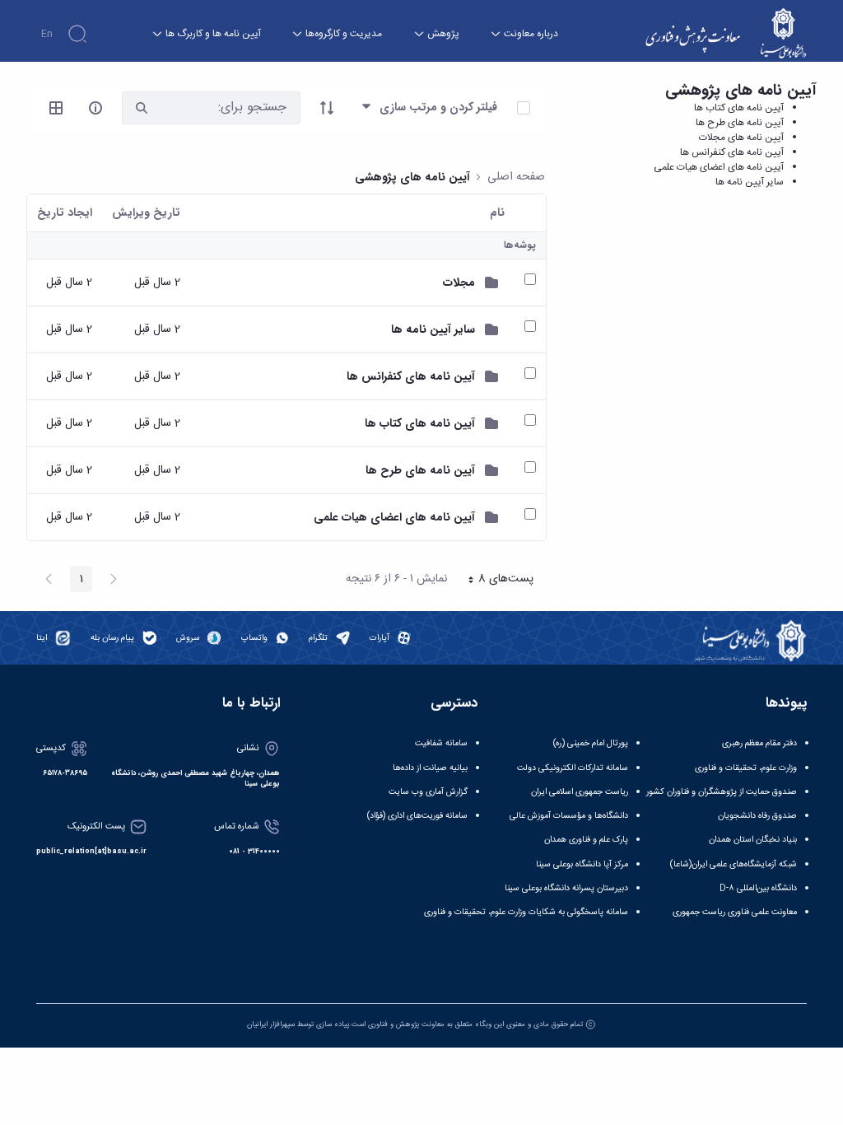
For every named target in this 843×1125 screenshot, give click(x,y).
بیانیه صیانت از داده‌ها (430, 768)
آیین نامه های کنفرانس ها (732, 152)
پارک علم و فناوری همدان (586, 840)
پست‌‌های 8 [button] (494, 580)
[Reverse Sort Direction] (327, 108)
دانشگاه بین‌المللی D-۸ (758, 888)
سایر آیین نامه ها (749, 182)
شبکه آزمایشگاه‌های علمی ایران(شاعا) (733, 864)
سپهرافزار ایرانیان (271, 1024)
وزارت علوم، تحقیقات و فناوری (746, 768)
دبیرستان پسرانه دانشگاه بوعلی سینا (566, 888)
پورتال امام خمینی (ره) (590, 743)
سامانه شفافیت (441, 743)
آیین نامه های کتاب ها (739, 108)
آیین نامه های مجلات (741, 137)
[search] (141, 107)
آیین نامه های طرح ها (740, 122)
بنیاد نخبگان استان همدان (753, 840)
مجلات (459, 283)
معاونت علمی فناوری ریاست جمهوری (735, 912)
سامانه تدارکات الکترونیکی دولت (572, 768)
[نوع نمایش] (56, 108)
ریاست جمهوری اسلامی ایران (579, 792)
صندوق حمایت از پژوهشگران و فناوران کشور (721, 792)
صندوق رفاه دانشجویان (757, 816)
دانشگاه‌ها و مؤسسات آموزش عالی (569, 816)
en (47, 34)
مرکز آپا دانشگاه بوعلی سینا (582, 864)
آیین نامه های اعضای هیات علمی (719, 167)
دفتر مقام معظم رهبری (759, 743)
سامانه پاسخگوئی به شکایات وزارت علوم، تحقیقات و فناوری (526, 912)
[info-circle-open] (95, 108)
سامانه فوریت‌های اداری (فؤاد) (417, 816)
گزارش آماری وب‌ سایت (428, 792)
